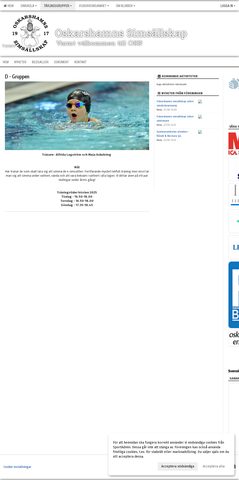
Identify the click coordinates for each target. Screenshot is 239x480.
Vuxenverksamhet (92, 6)
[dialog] (171, 454)
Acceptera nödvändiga (177, 466)
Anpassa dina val (125, 466)
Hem (10, 6)
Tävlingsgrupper (56, 6)
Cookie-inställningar (17, 467)
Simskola (27, 6)
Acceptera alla (214, 466)
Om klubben (124, 6)
